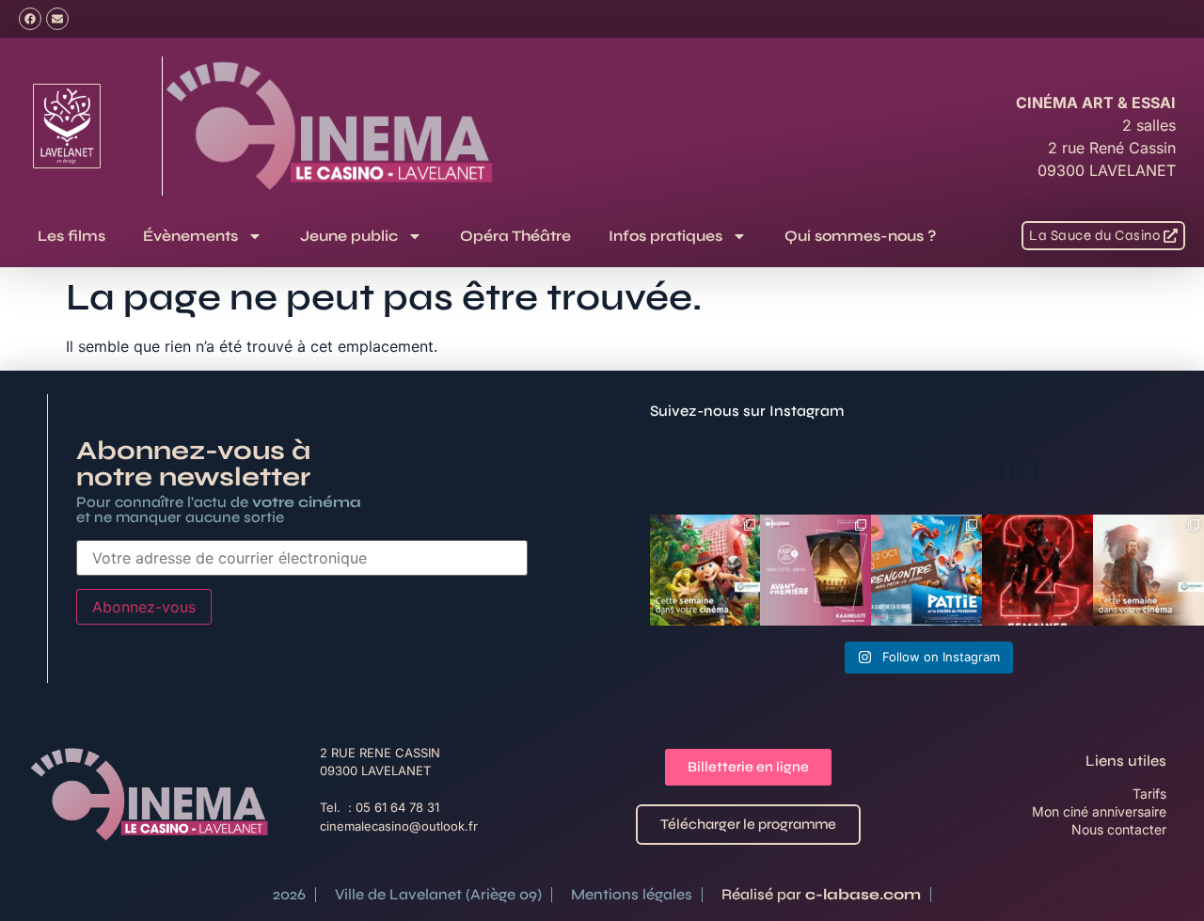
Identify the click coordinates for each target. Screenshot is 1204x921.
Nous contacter (1118, 829)
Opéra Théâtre (515, 236)
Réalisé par (821, 894)
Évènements (190, 236)
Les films (71, 236)
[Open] (705, 570)
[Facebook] (30, 19)
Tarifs (1149, 794)
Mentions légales (631, 894)
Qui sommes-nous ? (860, 236)
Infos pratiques (665, 236)
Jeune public (349, 236)
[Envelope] (57, 19)
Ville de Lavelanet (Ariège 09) (438, 894)
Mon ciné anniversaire (1099, 811)
